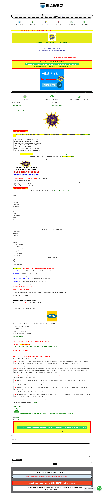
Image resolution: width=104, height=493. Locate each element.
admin (18, 414)
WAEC (18, 419)
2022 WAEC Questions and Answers (63, 190)
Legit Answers (86, 134)
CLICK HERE (18, 406)
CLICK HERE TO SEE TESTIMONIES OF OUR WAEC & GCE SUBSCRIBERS (35, 346)
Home (38, 472)
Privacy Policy (62, 472)
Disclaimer (55, 472)
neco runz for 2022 (17, 105)
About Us (43, 472)
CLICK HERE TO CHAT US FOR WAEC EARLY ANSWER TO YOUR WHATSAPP (52, 42)
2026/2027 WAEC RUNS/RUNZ (53, 487)
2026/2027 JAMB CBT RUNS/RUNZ (36, 487)
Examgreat (55, 489)
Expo (16, 417)
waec (18, 417)
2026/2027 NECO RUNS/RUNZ (70, 487)
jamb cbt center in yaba (57, 105)
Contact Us (49, 472)
